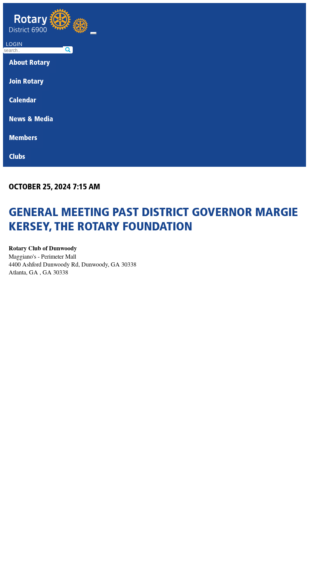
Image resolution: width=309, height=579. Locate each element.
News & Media (31, 119)
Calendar (22, 101)
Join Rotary (26, 82)
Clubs (17, 157)
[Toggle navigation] (93, 33)
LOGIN (14, 43)
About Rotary (29, 63)
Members (23, 138)
